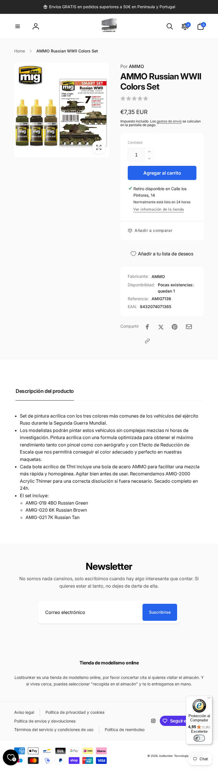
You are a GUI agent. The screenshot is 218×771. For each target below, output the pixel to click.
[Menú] (209, 699)
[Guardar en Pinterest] (174, 327)
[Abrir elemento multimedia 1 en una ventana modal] (61, 110)
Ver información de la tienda (158, 209)
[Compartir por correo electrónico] (188, 326)
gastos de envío (169, 121)
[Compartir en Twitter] (161, 327)
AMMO (132, 66)
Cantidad (135, 142)
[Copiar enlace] (147, 341)
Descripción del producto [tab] (45, 391)
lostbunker (166, 755)
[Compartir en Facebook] (147, 327)
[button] (17, 26)
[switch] (199, 738)
